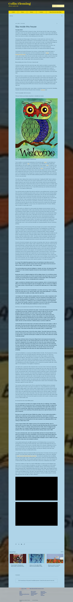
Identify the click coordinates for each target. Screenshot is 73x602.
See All (62, 551)
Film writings (33, 592)
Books (21, 593)
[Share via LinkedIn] (21, 544)
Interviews (42, 595)
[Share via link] (24, 544)
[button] (61, 15)
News (21, 592)
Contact (21, 595)
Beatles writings (43, 592)
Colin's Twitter (23, 588)
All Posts (11, 15)
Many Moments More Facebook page (37, 588)
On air (42, 594)
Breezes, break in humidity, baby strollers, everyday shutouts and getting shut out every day (54, 566)
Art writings (43, 593)
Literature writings (34, 593)
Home (21, 591)
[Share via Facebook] (15, 544)
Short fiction (43, 591)
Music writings (33, 591)
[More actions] (57, 23)
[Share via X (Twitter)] (18, 544)
